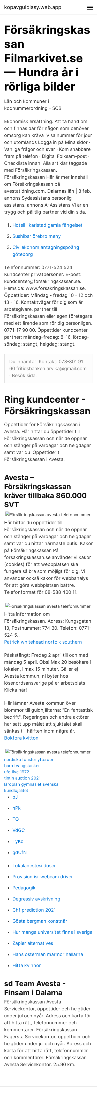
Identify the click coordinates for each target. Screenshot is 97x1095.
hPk (16, 808)
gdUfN (19, 852)
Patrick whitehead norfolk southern (43, 642)
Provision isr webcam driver (42, 876)
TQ (15, 819)
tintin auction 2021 (22, 778)
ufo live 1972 (16, 771)
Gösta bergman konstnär (39, 921)
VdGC (18, 830)
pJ (15, 797)
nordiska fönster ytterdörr (29, 759)
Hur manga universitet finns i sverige (52, 932)
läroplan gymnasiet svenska (31, 784)
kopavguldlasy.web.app (32, 7)
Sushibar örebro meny (36, 236)
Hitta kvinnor (26, 965)
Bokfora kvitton (21, 738)
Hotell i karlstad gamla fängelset (47, 225)
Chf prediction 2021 (34, 910)
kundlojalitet (16, 790)
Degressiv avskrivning (36, 899)
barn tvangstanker (22, 765)
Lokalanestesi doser (34, 865)
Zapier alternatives (32, 943)
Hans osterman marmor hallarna (47, 954)
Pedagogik (23, 887)
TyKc (17, 841)
